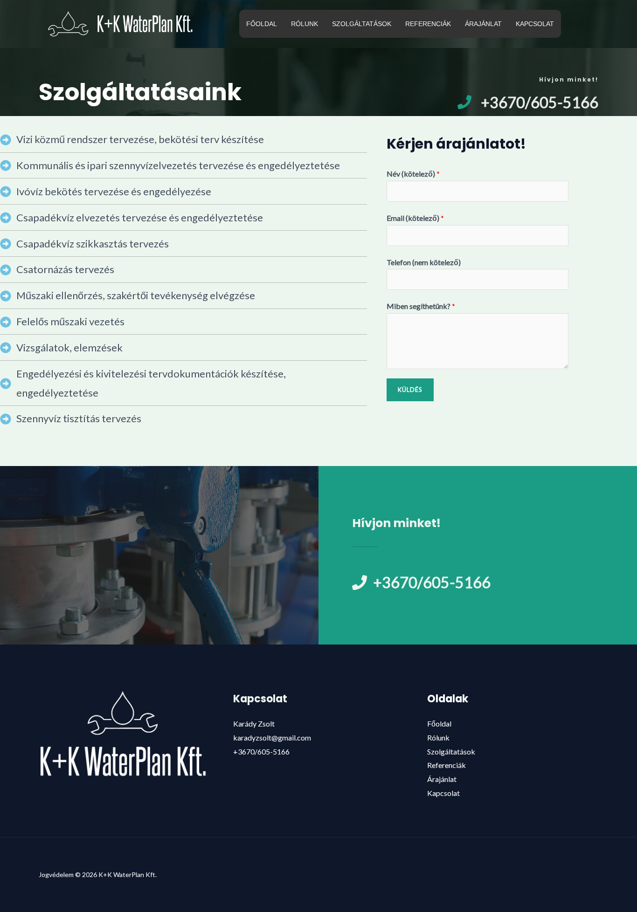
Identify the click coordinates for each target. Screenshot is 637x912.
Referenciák (446, 765)
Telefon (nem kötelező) (424, 262)
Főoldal (439, 723)
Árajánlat (442, 779)
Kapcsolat (443, 793)
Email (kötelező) (415, 217)
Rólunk (438, 737)
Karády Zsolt (254, 723)
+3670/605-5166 (261, 751)
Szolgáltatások (451, 751)
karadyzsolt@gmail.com (272, 737)
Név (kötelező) (413, 173)
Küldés (410, 389)
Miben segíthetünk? (421, 306)
